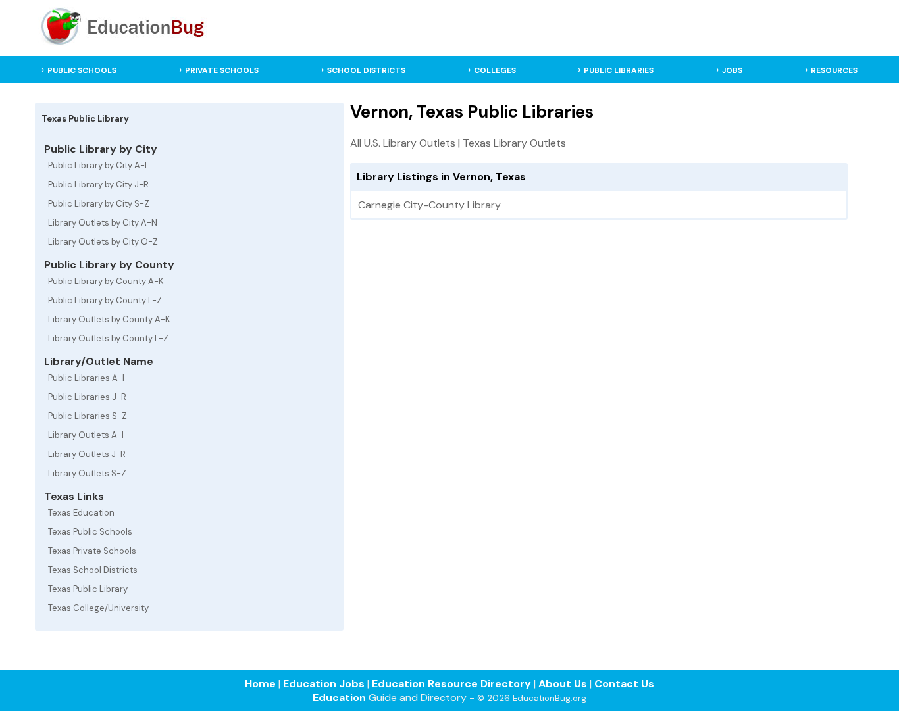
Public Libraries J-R (87, 397)
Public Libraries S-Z (87, 416)
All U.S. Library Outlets (402, 143)
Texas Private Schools (92, 550)
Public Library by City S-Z (98, 203)
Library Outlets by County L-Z (108, 338)
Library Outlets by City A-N (102, 222)
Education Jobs (324, 684)
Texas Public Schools (90, 531)
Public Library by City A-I (97, 165)
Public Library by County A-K (106, 281)
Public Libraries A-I (86, 377)
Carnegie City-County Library (429, 205)
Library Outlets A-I (86, 435)
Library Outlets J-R (87, 454)
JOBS (732, 70)
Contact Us (624, 684)
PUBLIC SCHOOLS (81, 70)
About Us (562, 684)
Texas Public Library (88, 589)
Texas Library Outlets (514, 143)
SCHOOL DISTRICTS (366, 70)
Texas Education (81, 512)
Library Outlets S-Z (87, 473)
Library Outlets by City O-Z (103, 241)
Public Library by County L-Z (105, 300)
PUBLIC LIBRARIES (619, 70)
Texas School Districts (93, 570)
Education (339, 697)
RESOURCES (834, 70)
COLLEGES (495, 70)
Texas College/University (98, 608)
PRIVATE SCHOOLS (222, 70)
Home (260, 684)
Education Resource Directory (451, 684)
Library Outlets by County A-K (109, 319)
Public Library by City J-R (98, 184)
